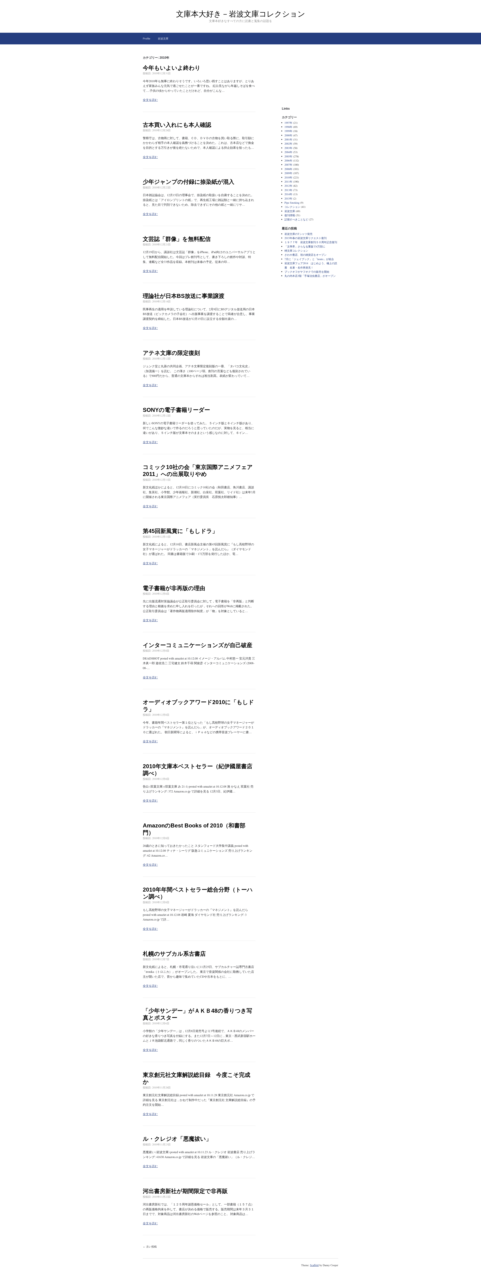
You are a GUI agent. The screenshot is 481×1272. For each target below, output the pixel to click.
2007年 (288, 164)
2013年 (288, 190)
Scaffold (314, 1265)
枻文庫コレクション (296, 250)
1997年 (288, 122)
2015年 (288, 198)
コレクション (292, 207)
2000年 (288, 135)
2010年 (288, 177)
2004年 (288, 152)
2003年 (288, 148)
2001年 (288, 139)
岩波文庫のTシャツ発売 (298, 234)
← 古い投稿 (150, 1246)
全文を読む (150, 100)
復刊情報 (289, 215)
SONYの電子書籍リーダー (176, 410)
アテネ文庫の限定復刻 (171, 353)
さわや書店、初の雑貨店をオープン (305, 255)
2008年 (288, 169)
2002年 (288, 143)
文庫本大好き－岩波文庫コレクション (240, 14)
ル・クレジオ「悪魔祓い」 (177, 1139)
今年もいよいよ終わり (171, 68)
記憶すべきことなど (296, 219)
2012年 (288, 185)
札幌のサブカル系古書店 (174, 954)
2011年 (288, 181)
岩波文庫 (163, 38)
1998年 (288, 127)
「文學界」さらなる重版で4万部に (304, 246)
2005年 (288, 156)
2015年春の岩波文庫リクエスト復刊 (305, 238)
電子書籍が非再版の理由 (174, 588)
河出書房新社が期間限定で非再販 (185, 1191)
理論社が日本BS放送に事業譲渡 (183, 296)
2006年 (288, 160)
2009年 (288, 173)
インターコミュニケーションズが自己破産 (197, 645)
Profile (146, 38)
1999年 (288, 131)
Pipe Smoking (291, 202)
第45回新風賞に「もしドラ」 (180, 531)
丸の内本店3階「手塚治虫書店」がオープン (310, 276)
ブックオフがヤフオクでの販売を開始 (306, 271)
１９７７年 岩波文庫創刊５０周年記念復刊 (310, 242)
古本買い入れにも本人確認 (177, 125)
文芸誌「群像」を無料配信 (177, 239)
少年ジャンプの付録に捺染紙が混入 (188, 182)
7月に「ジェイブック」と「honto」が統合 (309, 259)
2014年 (288, 194)
